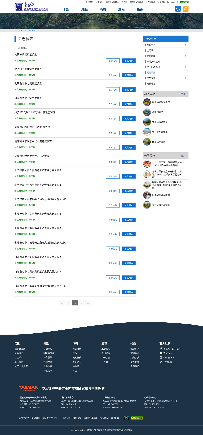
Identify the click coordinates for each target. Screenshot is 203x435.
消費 (103, 9)
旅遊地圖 (48, 361)
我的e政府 (126, 418)
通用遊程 (106, 353)
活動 (65, 9)
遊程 (121, 9)
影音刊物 (134, 361)
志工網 (124, 2)
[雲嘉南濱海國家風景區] (34, 6)
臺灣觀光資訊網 (136, 2)
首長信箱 (161, 2)
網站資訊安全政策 (50, 418)
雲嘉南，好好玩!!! (171, 348)
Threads (167, 361)
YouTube (167, 353)
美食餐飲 (76, 357)
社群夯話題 (20, 348)
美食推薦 (76, 348)
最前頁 (61, 302)
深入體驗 (48, 357)
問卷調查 (184, 2)
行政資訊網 (150, 2)
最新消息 (19, 353)
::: (83, 2)
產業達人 (76, 361)
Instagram (168, 357)
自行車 (105, 361)
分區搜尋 (48, 370)
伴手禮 (75, 366)
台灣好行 (134, 366)
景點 (84, 9)
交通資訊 (134, 353)
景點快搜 (48, 366)
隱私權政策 (36, 418)
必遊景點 (48, 348)
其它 (74, 370)
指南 (140, 9)
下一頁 (81, 302)
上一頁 (68, 302)
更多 (183, 94)
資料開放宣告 (24, 418)
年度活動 (19, 357)
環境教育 (134, 348)
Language (171, 2)
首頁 (18, 30)
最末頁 (88, 302)
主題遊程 (106, 348)
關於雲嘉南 (49, 353)
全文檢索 (185, 9)
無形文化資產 (21, 366)
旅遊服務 (134, 357)
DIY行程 (106, 357)
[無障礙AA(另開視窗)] (137, 418)
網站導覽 (89, 2)
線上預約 (99, 2)
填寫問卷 (129, 60)
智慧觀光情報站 (112, 2)
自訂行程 (178, 9)
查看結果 (113, 60)
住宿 (74, 353)
